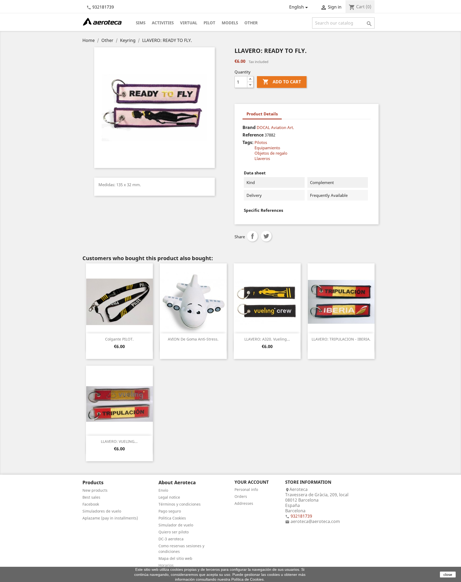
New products (95, 490)
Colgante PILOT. (119, 339)
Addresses (244, 503)
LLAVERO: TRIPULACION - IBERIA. (341, 339)
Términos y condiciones (179, 504)
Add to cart (282, 82)
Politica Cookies (172, 518)
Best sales (91, 497)
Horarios (166, 565)
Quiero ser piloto (173, 531)
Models (230, 22)
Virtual (188, 22)
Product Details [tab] (262, 113)
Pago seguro (169, 511)
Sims (140, 22)
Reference (253, 135)
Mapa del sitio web (175, 558)
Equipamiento (267, 147)
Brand (249, 127)
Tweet (266, 236)
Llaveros (262, 158)
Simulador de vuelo (175, 525)
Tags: (248, 142)
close (447, 574)
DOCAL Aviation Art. (275, 127)
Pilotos (261, 142)
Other (251, 22)
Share (252, 236)
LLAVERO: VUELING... (119, 441)
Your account (252, 482)
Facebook (90, 504)
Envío (163, 490)
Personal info (246, 489)
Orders (241, 496)
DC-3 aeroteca (171, 538)
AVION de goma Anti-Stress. (193, 339)
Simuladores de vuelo (101, 511)
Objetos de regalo (271, 153)
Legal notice (169, 497)
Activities (163, 22)
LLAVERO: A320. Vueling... (267, 339)
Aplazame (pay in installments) (110, 518)
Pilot (209, 22)
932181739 (103, 7)
